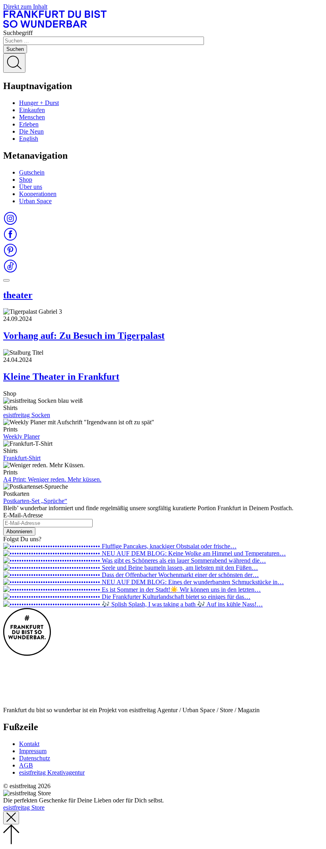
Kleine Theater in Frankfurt (61, 376)
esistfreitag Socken (26, 415)
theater (18, 295)
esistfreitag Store (24, 807)
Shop (25, 179)
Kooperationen (37, 193)
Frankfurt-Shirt (22, 458)
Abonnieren (19, 531)
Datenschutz (34, 758)
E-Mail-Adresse (23, 515)
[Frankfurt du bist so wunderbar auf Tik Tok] (10, 271)
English (28, 138)
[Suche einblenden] (14, 63)
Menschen (32, 117)
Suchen (15, 49)
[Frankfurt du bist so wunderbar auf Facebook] (10, 239)
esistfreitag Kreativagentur (52, 772)
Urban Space (35, 201)
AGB (26, 765)
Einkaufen (32, 110)
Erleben (29, 124)
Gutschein (32, 172)
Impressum (33, 751)
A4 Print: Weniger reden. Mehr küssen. (52, 479)
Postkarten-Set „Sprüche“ (35, 500)
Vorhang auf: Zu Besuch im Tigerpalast (84, 335)
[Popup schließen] (11, 817)
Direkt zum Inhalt (25, 6)
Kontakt (29, 743)
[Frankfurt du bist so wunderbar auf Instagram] (10, 223)
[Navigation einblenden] (6, 280)
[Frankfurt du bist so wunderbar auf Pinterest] (10, 255)
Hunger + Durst (39, 102)
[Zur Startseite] (55, 25)
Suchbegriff (18, 32)
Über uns (30, 186)
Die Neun (31, 131)
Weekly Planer (21, 436)
